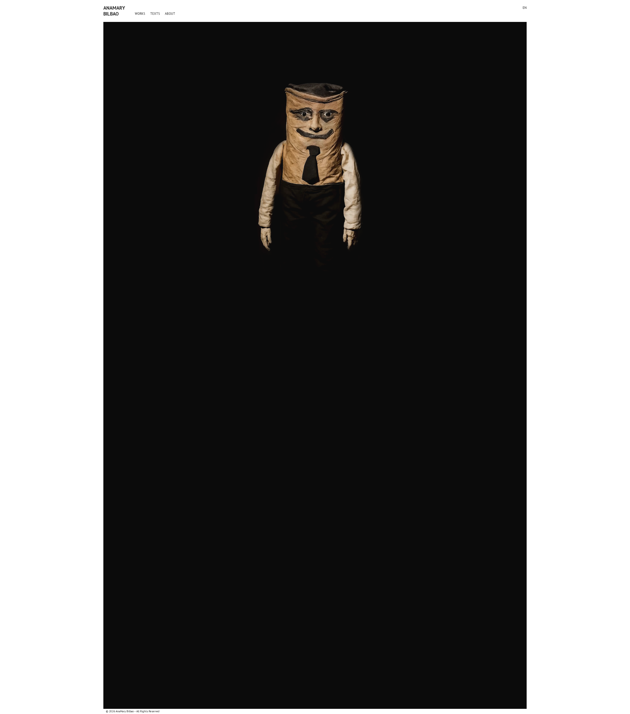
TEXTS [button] (155, 14)
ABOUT (170, 14)
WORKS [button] (140, 14)
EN (525, 8)
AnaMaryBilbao (114, 11)
